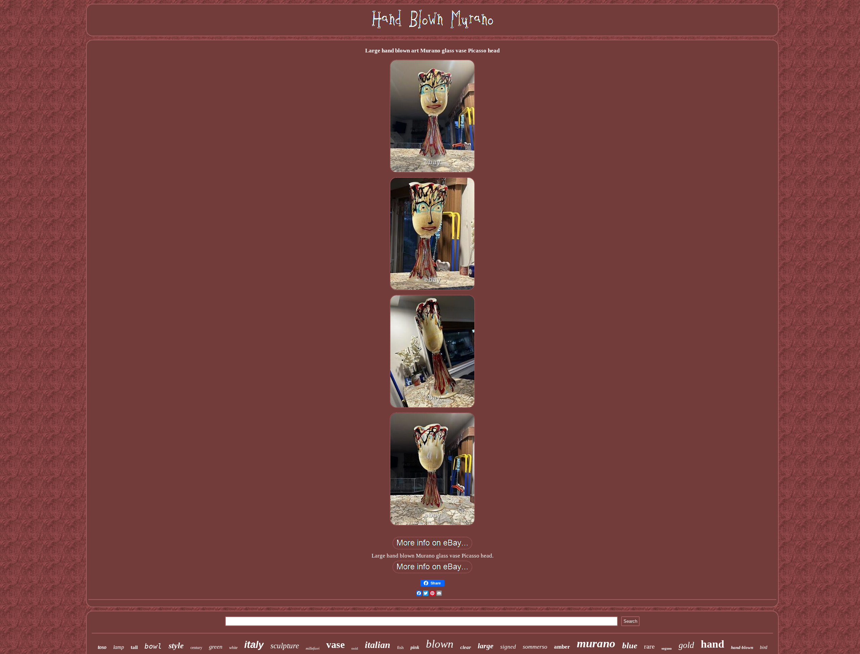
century (196, 647)
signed (508, 647)
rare (649, 646)
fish (400, 647)
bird (763, 647)
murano (596, 643)
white (233, 647)
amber (562, 647)
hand (712, 644)
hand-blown (742, 647)
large (485, 646)
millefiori (312, 648)
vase (335, 644)
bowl (153, 646)
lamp (118, 647)
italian (377, 645)
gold (686, 645)
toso (102, 647)
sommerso (535, 646)
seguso (666, 648)
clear (465, 647)
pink (415, 647)
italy (254, 644)
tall (134, 647)
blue (629, 645)
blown (440, 644)
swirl (354, 648)
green (215, 646)
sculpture (284, 646)
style (176, 645)
